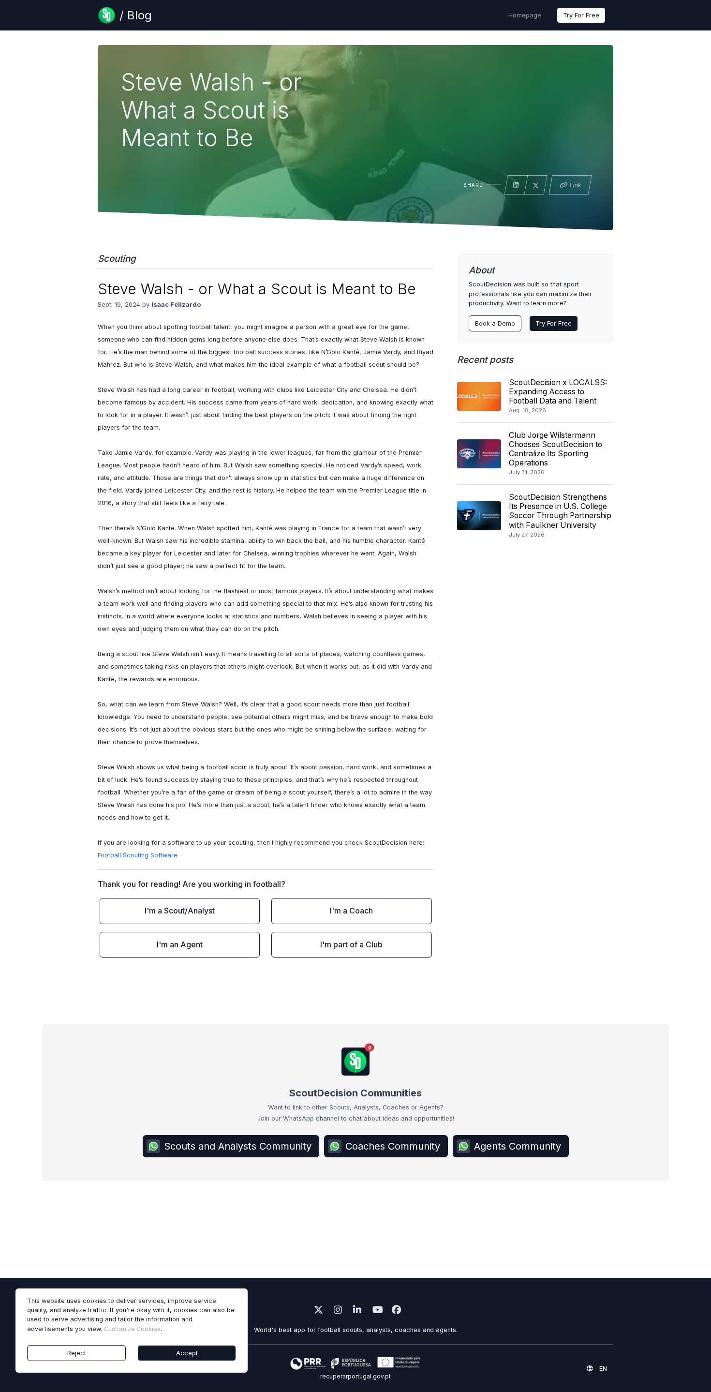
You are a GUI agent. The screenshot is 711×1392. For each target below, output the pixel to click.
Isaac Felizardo (176, 304)
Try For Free (581, 15)
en (602, 1368)
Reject (76, 1353)
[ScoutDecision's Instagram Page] (336, 1311)
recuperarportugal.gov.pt (355, 1376)
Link (575, 185)
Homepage (524, 15)
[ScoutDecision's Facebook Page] (394, 1311)
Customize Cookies (132, 1328)
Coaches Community (392, 1146)
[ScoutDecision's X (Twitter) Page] (316, 1311)
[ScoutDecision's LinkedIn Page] (355, 1311)
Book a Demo (495, 323)
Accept (187, 1353)
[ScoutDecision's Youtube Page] (375, 1311)
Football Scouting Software (138, 855)
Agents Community (517, 1146)
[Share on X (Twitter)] (536, 186)
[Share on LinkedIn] (516, 185)
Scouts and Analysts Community (237, 1146)
